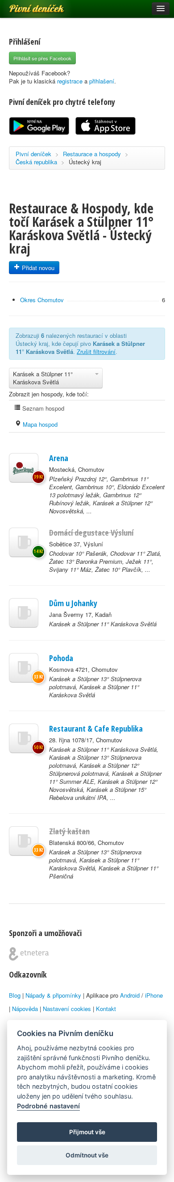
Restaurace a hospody (92, 154)
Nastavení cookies (67, 1008)
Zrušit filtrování (96, 351)
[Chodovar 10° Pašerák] (23, 542)
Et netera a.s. (29, 954)
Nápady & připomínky (53, 995)
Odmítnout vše (87, 1155)
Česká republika (36, 162)
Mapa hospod (39, 424)
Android (130, 995)
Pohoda (61, 658)
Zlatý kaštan (69, 831)
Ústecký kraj (85, 162)
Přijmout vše (87, 1132)
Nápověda (25, 1008)
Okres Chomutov (42, 300)
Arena (58, 458)
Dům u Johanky (73, 603)
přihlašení (101, 81)
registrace (70, 81)
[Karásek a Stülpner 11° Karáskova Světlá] (23, 613)
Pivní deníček (27, 5)
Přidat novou (37, 267)
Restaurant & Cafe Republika (96, 728)
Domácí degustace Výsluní (91, 532)
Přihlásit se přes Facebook (42, 58)
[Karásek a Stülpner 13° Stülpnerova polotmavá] (23, 668)
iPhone (154, 995)
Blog (15, 995)
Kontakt (106, 1008)
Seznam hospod (42, 408)
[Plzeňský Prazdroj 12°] (23, 468)
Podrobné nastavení (48, 1106)
